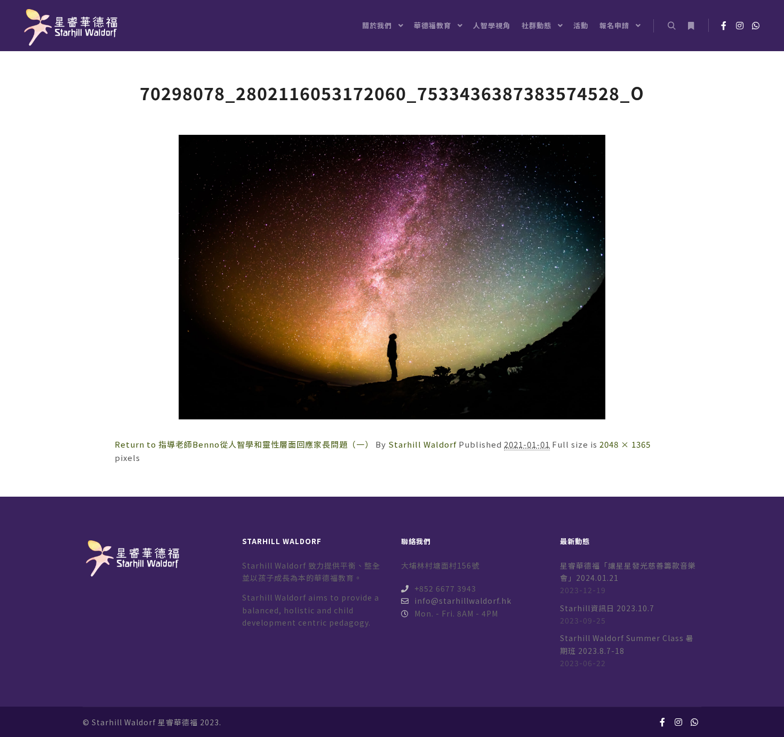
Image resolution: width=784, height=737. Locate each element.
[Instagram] (740, 26)
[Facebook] (724, 26)
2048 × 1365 (625, 444)
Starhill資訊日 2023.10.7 (607, 608)
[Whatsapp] (756, 26)
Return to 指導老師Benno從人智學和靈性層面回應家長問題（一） (244, 444)
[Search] (671, 26)
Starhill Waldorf (422, 444)
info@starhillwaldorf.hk (462, 600)
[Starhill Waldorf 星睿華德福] (69, 25)
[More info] (690, 26)
